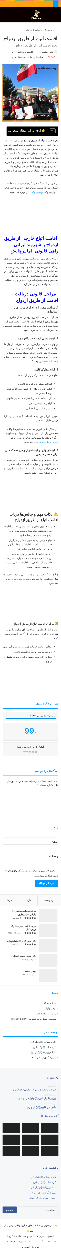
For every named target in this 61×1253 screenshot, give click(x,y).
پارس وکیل (50, 1008)
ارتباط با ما (10, 1241)
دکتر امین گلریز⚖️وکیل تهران (21, 940)
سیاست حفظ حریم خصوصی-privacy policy (33, 1018)
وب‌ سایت (53, 856)
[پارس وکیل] (37, 15)
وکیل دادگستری (46, 52)
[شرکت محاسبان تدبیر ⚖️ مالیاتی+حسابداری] (48, 915)
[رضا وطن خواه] (30, 1151)
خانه (53, 30)
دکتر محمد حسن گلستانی (24, 955)
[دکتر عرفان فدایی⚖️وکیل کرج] (11, 1139)
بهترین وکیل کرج (34, 192)
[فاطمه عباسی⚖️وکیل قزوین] (30, 1139)
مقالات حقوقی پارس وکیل (36, 30)
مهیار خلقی (30, 970)
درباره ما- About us (46, 1013)
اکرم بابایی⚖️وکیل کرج (44, 1047)
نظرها (10, 900)
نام (56, 827)
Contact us (50, 1003)
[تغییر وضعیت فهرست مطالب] (51, 131)
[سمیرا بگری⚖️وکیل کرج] (11, 1151)
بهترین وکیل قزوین (48, 441)
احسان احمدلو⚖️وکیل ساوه (42, 1198)
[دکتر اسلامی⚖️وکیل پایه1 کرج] (11, 1128)
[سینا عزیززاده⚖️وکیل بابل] (30, 1128)
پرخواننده (49, 900)
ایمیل (55, 842)
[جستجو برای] (56, 16)
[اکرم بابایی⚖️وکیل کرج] (49, 1139)
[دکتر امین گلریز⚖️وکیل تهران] (48, 945)
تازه (29, 900)
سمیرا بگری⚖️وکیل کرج (44, 1057)
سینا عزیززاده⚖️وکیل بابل (43, 1052)
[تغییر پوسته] (51, 16)
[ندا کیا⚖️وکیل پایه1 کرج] (49, 1128)
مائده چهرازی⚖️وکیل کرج (43, 1042)
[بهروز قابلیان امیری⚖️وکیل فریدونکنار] (48, 930)
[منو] (4, 16)
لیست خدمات (23, 1241)
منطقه (35, 1241)
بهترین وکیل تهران (20, 578)
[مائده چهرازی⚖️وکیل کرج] (49, 1151)
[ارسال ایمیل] (38, 52)
